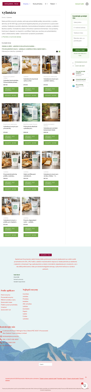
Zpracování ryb (6, 310)
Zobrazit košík (79, 4)
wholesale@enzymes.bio (81, 63)
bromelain (26, 309)
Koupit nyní (10, 95)
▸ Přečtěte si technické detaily (11, 37)
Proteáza (25, 299)
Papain (25, 311)
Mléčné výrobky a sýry (8, 300)
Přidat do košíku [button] (10, 89)
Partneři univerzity (18, 279)
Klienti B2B (16, 277)
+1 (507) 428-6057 (80, 66)
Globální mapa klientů (19, 281)
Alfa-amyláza (27, 304)
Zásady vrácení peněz (73, 378)
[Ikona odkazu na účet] (87, 3)
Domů (3, 17)
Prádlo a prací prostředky (9, 305)
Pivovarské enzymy (7, 297)
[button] (29, 3)
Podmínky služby (61, 378)
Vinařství (4, 307)
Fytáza (25, 316)
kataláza (25, 301)
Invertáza (26, 294)
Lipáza (25, 314)
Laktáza (25, 306)
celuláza (25, 296)
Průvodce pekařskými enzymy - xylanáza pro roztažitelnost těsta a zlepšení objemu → (24, 49)
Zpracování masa (6, 302)
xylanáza (25, 319)
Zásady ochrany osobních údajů (48, 378)
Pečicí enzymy (5, 295)
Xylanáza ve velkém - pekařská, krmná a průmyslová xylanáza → (18, 46)
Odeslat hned (80, 50)
